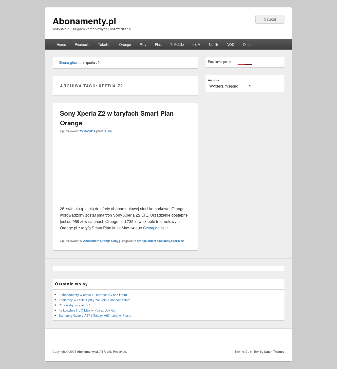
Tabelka (104, 44)
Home (61, 44)
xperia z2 (177, 241)
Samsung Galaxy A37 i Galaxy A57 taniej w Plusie (95, 315)
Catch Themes (274, 351)
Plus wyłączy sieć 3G (74, 305)
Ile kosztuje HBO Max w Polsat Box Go (87, 310)
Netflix (214, 44)
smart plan (155, 241)
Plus (158, 44)
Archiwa (213, 80)
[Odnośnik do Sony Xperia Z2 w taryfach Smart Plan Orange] (123, 202)
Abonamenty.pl (84, 20)
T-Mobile (177, 44)
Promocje (82, 44)
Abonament (91, 241)
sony (166, 241)
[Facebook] (280, 339)
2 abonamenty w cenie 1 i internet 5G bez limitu (93, 294)
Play (143, 44)
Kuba (108, 131)
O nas (247, 44)
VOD (230, 44)
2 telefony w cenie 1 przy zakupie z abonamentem (95, 299)
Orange (125, 44)
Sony (114, 241)
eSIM (196, 44)
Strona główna (70, 62)
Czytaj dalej (156, 228)
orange (142, 241)
